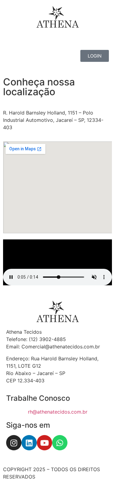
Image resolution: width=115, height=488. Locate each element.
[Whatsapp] (59, 442)
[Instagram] (13, 442)
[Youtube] (44, 442)
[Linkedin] (29, 442)
